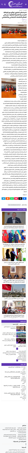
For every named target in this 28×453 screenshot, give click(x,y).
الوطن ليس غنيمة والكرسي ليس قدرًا (12, 371)
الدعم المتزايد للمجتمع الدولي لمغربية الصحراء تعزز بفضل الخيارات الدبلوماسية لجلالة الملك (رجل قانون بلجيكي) (14, 228)
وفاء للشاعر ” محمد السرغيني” (14, 367)
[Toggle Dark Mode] (5, 4)
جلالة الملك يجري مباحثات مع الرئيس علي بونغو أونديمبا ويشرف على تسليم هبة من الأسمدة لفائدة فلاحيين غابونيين (14, 246)
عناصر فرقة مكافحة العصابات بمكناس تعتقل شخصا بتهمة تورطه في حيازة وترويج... (9, 429)
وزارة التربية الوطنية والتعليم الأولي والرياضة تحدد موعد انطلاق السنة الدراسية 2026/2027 (9, 436)
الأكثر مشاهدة (22, 324)
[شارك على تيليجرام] (3, 198)
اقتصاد (20, 10)
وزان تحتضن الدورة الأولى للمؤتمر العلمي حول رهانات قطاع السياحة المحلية (9, 334)
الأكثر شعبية (15, 324)
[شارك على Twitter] (20, 198)
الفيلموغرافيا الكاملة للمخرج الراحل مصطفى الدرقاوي (15, 451)
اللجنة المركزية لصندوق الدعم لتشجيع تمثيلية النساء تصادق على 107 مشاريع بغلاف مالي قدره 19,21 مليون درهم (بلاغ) (14, 317)
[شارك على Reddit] (7, 198)
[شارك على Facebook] (24, 198)
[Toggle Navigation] (26, 4)
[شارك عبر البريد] (16, 198)
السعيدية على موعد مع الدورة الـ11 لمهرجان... (16, 449)
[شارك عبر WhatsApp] (12, 198)
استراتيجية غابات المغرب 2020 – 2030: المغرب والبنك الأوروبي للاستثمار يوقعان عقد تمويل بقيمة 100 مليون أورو (14, 282)
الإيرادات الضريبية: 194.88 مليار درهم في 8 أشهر (13, 298)
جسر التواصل (24, 19)
